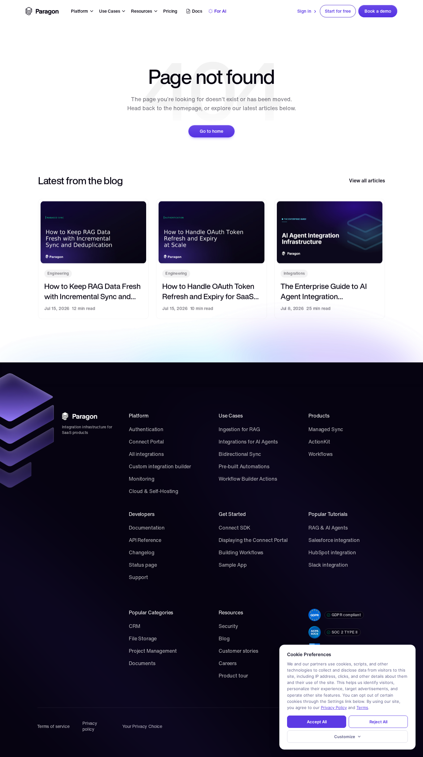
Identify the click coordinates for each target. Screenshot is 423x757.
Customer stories (238, 651)
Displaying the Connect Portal (253, 540)
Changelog (142, 552)
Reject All (378, 721)
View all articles (367, 180)
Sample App (233, 565)
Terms (362, 707)
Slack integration (328, 565)
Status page (143, 565)
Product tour (233, 675)
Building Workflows (241, 552)
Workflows (320, 454)
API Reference (145, 540)
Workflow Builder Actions (248, 478)
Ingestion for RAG (239, 429)
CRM (134, 626)
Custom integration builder (160, 466)
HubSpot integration (332, 552)
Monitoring (142, 478)
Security (228, 626)
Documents (142, 663)
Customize (344, 736)
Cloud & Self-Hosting (153, 491)
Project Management (153, 651)
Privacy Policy (334, 707)
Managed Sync (325, 429)
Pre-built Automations (244, 466)
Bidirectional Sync (240, 454)
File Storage (143, 638)
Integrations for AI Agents (248, 441)
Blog (224, 638)
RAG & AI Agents (328, 527)
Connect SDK (234, 527)
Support (138, 577)
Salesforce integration (334, 540)
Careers (228, 663)
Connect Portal (146, 441)
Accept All (317, 721)
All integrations (146, 454)
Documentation (147, 527)
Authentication (146, 429)
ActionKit (319, 441)
